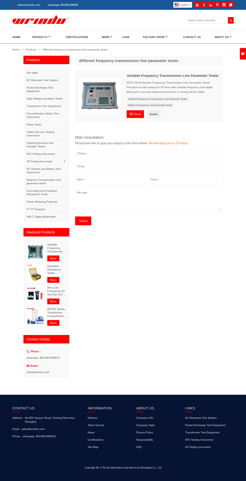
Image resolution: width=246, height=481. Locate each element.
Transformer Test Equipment (44, 106)
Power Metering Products (42, 201)
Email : (16, 428)
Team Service (96, 425)
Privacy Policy (144, 432)
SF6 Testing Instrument (41, 153)
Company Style (145, 425)
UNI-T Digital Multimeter (41, 216)
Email (135, 114)
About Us (221, 37)
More (53, 258)
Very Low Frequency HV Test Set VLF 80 (56, 291)
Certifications (77, 37)
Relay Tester (34, 124)
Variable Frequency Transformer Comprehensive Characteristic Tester (56, 248)
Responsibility (144, 439)
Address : (18, 417)
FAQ (139, 447)
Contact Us (192, 37)
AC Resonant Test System (42, 80)
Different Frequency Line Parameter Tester (150, 105)
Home (16, 37)
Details (154, 114)
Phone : (17, 436)
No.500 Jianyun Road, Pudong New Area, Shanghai (50, 419)
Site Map (93, 447)
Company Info (144, 417)
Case (126, 37)
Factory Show (154, 37)
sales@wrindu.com (28, 4)
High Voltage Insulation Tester (45, 98)
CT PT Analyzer (36, 209)
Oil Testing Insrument (39, 161)
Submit (83, 220)
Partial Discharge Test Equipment (205, 425)
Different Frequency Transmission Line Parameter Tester (157, 99)
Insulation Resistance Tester (54, 270)
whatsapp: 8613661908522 (63, 4)
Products (39, 37)
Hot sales (32, 72)
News (106, 37)
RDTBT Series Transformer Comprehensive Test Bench (56, 313)
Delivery (92, 417)
